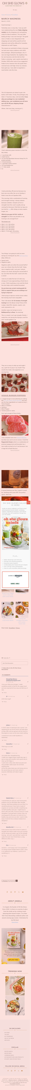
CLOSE (28, 502)
